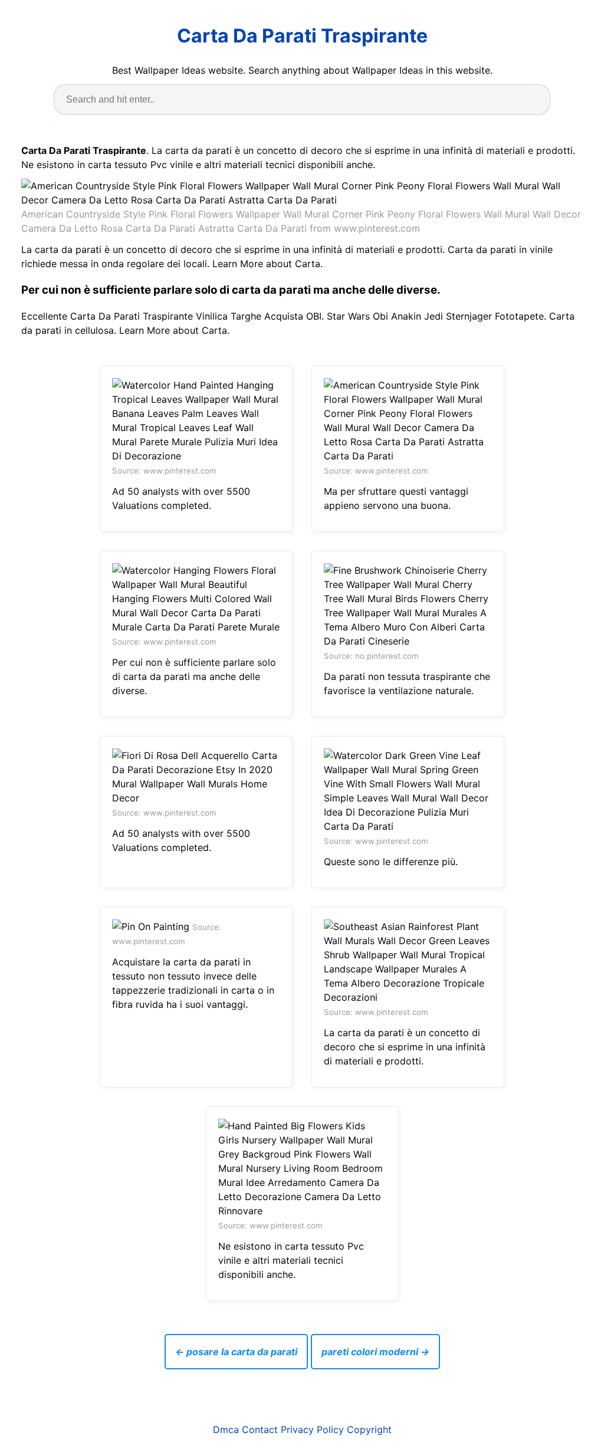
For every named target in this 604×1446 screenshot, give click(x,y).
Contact (260, 1429)
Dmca (226, 1429)
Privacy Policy (312, 1429)
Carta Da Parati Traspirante (302, 35)
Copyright (369, 1429)
